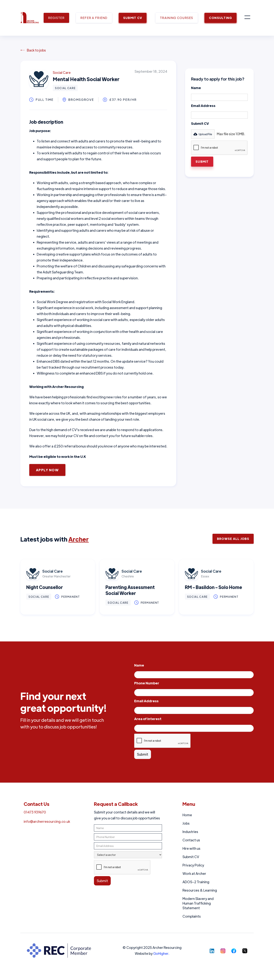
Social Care (62, 72)
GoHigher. (161, 953)
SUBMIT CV (132, 18)
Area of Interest (147, 719)
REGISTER (56, 18)
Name (196, 88)
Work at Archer (194, 873)
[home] (29, 18)
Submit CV (200, 123)
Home (187, 815)
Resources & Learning (199, 890)
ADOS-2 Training (195, 882)
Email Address (203, 105)
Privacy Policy (193, 865)
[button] (247, 17)
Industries (190, 831)
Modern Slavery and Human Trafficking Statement (198, 903)
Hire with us (191, 848)
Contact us (191, 840)
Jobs (186, 823)
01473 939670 (35, 812)
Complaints (191, 916)
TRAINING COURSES (176, 18)
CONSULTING (220, 18)
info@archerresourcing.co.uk (47, 821)
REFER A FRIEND (94, 18)
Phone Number (146, 683)
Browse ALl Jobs (233, 539)
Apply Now (47, 470)
